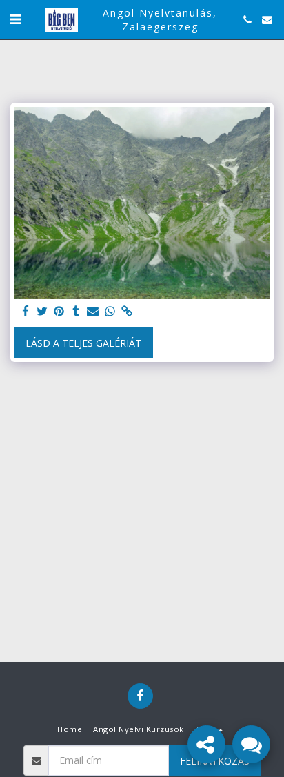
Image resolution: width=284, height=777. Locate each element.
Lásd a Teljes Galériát (83, 343)
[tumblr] (76, 311)
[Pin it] (59, 311)
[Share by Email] (93, 311)
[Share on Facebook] (25, 311)
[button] (15, 19)
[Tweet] (43, 311)
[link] (127, 311)
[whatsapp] (110, 311)
